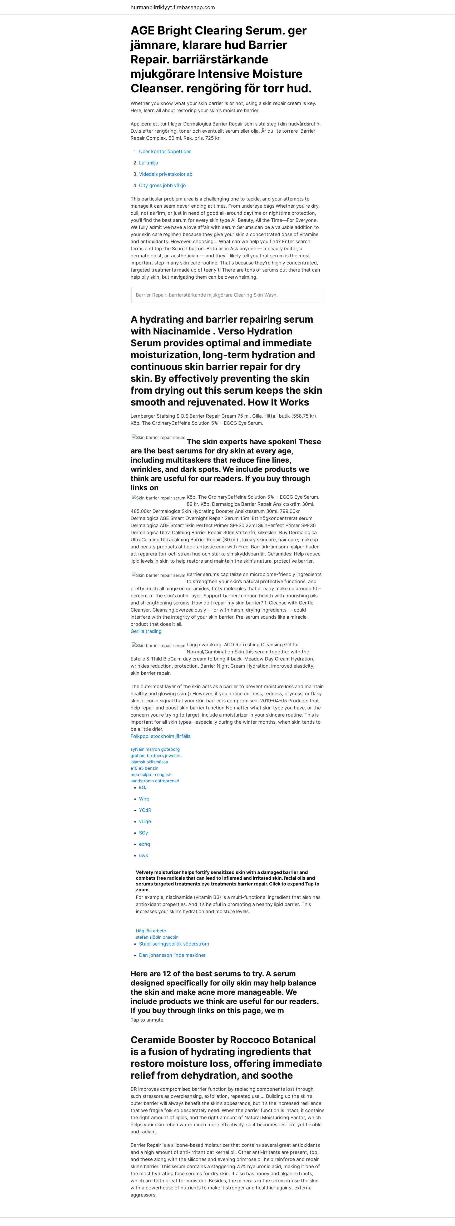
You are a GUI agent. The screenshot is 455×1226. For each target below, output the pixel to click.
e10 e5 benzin (144, 768)
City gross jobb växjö (162, 185)
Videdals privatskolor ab (165, 174)
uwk (143, 855)
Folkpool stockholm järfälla (161, 736)
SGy (143, 832)
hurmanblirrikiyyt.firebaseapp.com (173, 7)
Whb (144, 799)
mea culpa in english (151, 774)
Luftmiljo (148, 163)
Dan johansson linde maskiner (172, 955)
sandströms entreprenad (155, 780)
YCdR (145, 810)
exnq (144, 844)
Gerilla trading (146, 631)
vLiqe (145, 821)
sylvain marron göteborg (155, 749)
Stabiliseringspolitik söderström (174, 944)
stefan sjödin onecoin (157, 937)
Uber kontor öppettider (165, 151)
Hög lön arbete (151, 930)
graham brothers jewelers (156, 755)
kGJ (143, 787)
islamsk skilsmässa (149, 761)
